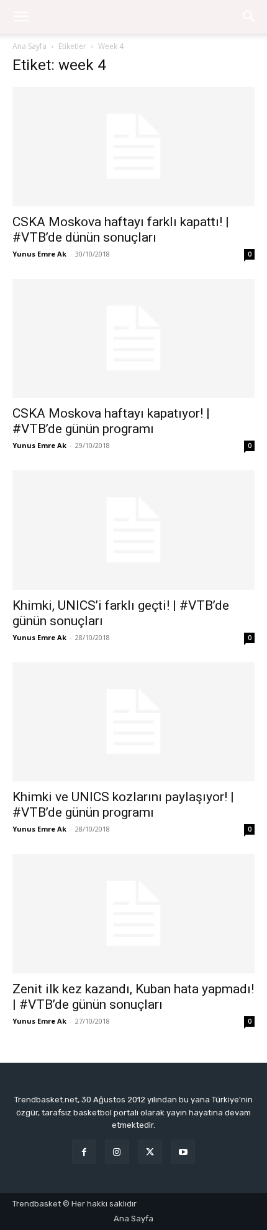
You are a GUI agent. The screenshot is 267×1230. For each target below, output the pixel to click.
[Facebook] (84, 1152)
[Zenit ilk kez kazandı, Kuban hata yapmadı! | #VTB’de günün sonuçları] (133, 913)
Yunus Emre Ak (39, 253)
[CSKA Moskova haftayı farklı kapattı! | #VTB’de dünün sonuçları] (133, 146)
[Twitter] (150, 1152)
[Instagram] (117, 1152)
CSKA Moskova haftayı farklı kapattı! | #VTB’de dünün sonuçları (120, 229)
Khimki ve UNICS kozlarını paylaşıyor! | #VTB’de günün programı (123, 804)
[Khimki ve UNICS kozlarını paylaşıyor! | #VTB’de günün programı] (133, 722)
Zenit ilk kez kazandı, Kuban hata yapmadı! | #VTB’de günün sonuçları (133, 997)
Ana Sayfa (29, 46)
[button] (249, 16)
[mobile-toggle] (21, 16)
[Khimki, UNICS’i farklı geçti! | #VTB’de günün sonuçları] (133, 530)
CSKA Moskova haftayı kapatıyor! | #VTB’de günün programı (111, 421)
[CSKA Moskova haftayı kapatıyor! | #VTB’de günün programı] (133, 338)
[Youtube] (183, 1152)
